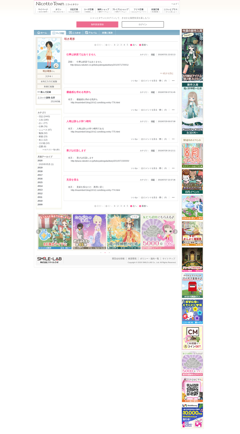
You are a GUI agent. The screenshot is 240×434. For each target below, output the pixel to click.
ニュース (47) (45, 130)
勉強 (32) (43, 133)
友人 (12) (43, 140)
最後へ (145, 45)
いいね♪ (134, 81)
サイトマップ (169, 258)
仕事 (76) (43, 126)
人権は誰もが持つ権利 (78, 121)
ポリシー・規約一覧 (149, 258)
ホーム (44, 32)
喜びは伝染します (76, 150)
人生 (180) (44, 120)
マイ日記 (60, 33)
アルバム (93, 32)
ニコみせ (76, 32)
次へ (135, 45)
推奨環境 (132, 258)
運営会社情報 (118, 258)
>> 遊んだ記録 (44, 92)
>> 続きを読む (167, 73)
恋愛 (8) (42, 146)
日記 (152, 54)
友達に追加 (107, 32)
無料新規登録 (97, 24)
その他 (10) (44, 143)
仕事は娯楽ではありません (81, 54)
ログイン (143, 24)
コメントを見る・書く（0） (156, 81)
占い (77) (43, 123)
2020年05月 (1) (46, 164)
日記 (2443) (44, 116)
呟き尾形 (47, 71)
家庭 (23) (43, 136)
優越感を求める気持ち (78, 92)
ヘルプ (174, 4)
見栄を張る (72, 179)
